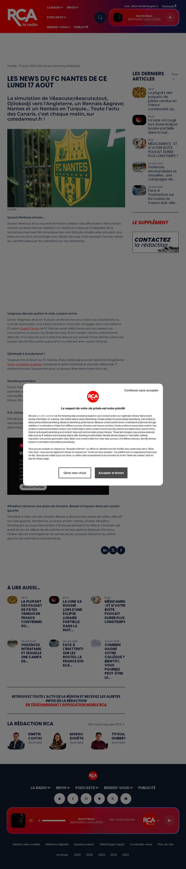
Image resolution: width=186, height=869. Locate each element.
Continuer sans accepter (141, 390)
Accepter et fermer (111, 473)
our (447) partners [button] (45, 415)
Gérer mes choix (75, 473)
